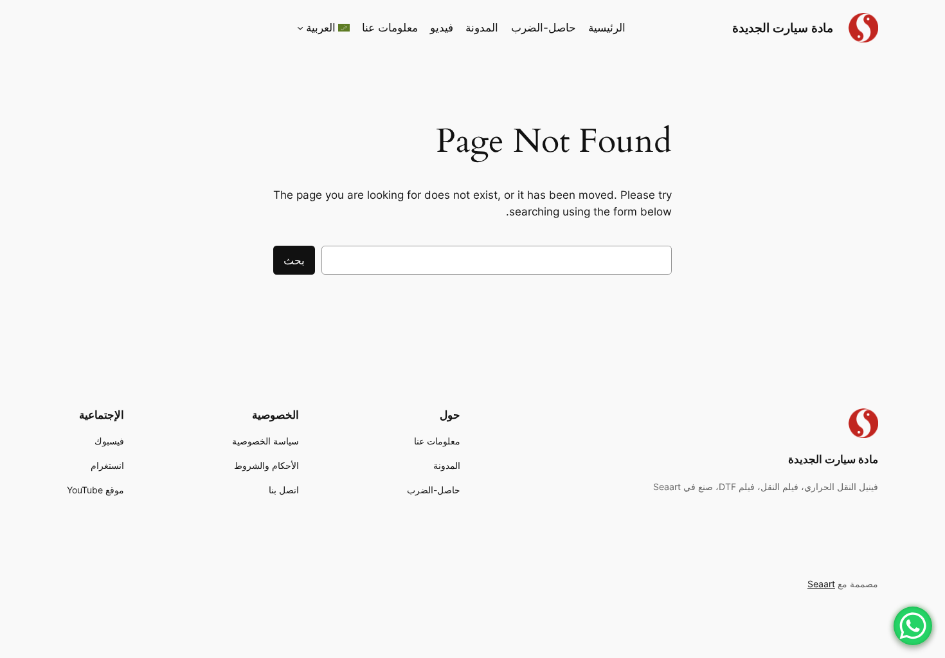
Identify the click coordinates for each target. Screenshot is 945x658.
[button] (323, 27)
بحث (294, 260)
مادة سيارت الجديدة (782, 27)
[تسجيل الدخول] (184, 28)
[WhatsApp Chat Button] (913, 626)
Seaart (821, 583)
